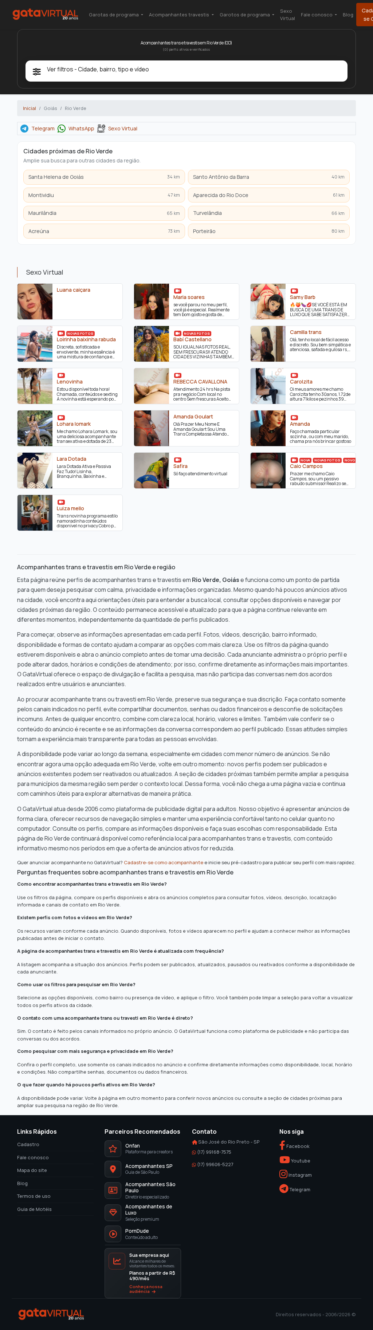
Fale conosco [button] (317, 14)
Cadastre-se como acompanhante (163, 862)
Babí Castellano (192, 339)
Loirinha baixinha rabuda (86, 339)
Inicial (29, 108)
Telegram (43, 128)
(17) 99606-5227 (215, 1164)
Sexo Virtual (287, 14)
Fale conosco (33, 1157)
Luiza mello (70, 508)
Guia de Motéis (34, 1208)
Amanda (300, 423)
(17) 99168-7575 (214, 1151)
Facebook (297, 1146)
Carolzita (301, 381)
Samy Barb (302, 297)
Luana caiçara (73, 289)
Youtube (300, 1160)
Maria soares (189, 297)
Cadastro (28, 1144)
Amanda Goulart (193, 416)
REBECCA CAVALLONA (200, 381)
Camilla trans (306, 332)
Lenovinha (70, 381)
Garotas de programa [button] (114, 14)
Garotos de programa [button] (245, 14)
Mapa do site (32, 1170)
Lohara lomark (74, 423)
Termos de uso (34, 1196)
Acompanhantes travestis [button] (179, 14)
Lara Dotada (71, 458)
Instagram (299, 1175)
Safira (180, 466)
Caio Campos (306, 466)
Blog (348, 14)
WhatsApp (81, 128)
